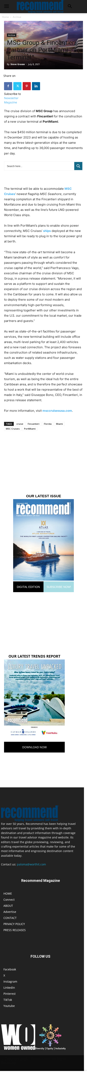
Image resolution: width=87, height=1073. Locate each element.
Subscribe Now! (59, 586)
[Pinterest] (27, 86)
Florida (48, 423)
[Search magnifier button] (78, 166)
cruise (19, 423)
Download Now (34, 747)
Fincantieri (33, 423)
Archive (17, 17)
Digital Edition (28, 586)
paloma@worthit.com (31, 864)
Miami (59, 423)
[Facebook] (8, 86)
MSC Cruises (13, 428)
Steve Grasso (18, 64)
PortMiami (30, 428)
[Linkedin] (36, 86)
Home (5, 17)
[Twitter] (17, 86)
